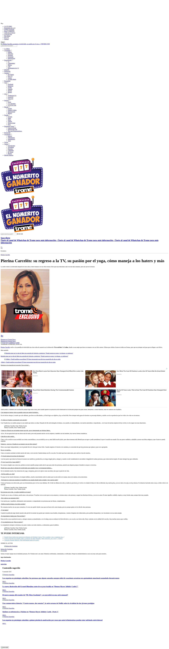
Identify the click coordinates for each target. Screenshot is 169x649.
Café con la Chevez (9, 33)
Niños (9, 120)
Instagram (10, 86)
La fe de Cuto (8, 34)
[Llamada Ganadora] (22, 194)
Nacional (10, 55)
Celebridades (11, 63)
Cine (9, 66)
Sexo (9, 124)
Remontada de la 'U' (9, 28)
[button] (20, 234)
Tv (8, 62)
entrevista (4, 564)
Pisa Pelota (7, 36)
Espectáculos (7, 60)
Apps (9, 141)
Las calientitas (12, 103)
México (10, 113)
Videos (6, 144)
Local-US (10, 97)
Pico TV (6, 37)
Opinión (6, 73)
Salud (9, 118)
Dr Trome (10, 152)
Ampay (10, 78)
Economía (10, 57)
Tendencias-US (12, 95)
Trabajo (10, 121)
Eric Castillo (16, 342)
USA (5, 94)
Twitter (10, 87)
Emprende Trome (9, 126)
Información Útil (12, 129)
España (10, 108)
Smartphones (11, 139)
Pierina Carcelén (5, 255)
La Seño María (12, 79)
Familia (6, 115)
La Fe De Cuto (12, 105)
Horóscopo (7, 71)
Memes (10, 92)
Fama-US (10, 99)
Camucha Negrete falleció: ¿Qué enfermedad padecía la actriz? (21, 540)
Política (10, 52)
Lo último (7, 49)
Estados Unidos (12, 110)
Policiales (10, 53)
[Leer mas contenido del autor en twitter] (4, 551)
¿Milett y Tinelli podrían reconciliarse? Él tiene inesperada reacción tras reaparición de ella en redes (28, 362)
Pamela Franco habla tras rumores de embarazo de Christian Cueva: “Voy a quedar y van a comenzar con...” (34, 537)
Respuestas (7, 81)
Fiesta (9, 102)
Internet (10, 136)
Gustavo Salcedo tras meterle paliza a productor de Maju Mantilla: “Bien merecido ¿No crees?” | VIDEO (33, 538)
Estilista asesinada (9, 29)
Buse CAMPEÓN (9, 31)
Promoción (7, 132)
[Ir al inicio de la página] (5, 647)
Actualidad (7, 50)
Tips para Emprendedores (15, 131)
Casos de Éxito (12, 128)
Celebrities (11, 150)
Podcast (6, 39)
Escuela (10, 116)
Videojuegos (11, 137)
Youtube (10, 89)
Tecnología (7, 134)
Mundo (6, 107)
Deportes (6, 69)
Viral (5, 82)
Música (10, 65)
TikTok (10, 90)
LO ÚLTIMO (8, 26)
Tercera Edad (11, 123)
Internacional (11, 58)
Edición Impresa (8, 155)
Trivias (6, 142)
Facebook (10, 84)
